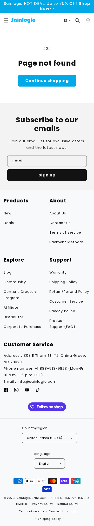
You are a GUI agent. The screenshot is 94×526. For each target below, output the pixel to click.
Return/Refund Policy (69, 291)
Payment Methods (66, 242)
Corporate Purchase (22, 326)
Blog (8, 272)
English (45, 463)
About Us (57, 213)
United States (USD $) (44, 438)
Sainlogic (23, 498)
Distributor (13, 317)
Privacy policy (42, 504)
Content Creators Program (20, 294)
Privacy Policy (62, 311)
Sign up (47, 175)
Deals (9, 222)
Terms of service (65, 232)
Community (15, 282)
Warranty (58, 272)
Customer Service (66, 301)
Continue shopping (47, 80)
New (7, 213)
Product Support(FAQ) (62, 323)
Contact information (64, 511)
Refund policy (67, 504)
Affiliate (11, 307)
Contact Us (60, 222)
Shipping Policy (63, 282)
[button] (6, 20)
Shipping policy (49, 519)
